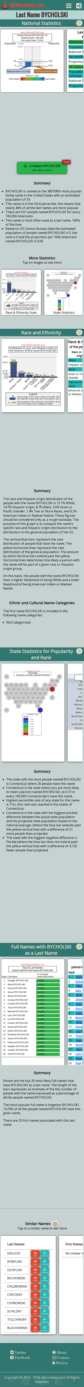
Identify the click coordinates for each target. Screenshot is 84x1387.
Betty (79, 1017)
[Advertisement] (42, 129)
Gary (78, 990)
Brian (78, 1058)
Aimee (79, 1022)
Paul (78, 1063)
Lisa (77, 1031)
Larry (78, 1054)
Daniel (79, 1013)
